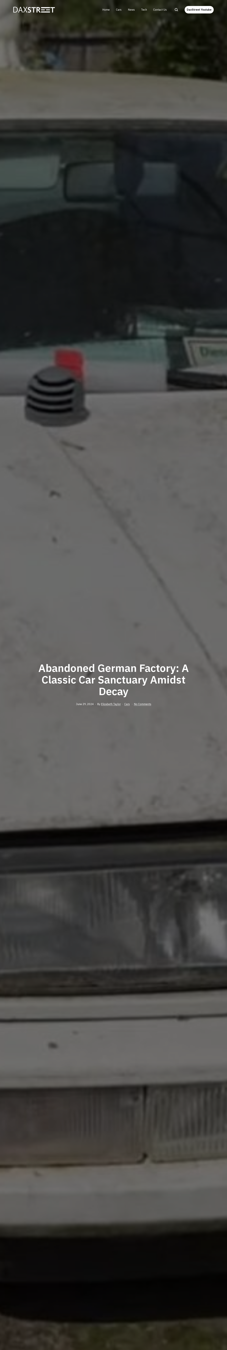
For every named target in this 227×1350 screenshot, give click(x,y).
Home (106, 9)
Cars (118, 9)
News (131, 9)
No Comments (142, 704)
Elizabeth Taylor (111, 704)
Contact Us (160, 9)
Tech (144, 9)
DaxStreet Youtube (199, 9)
